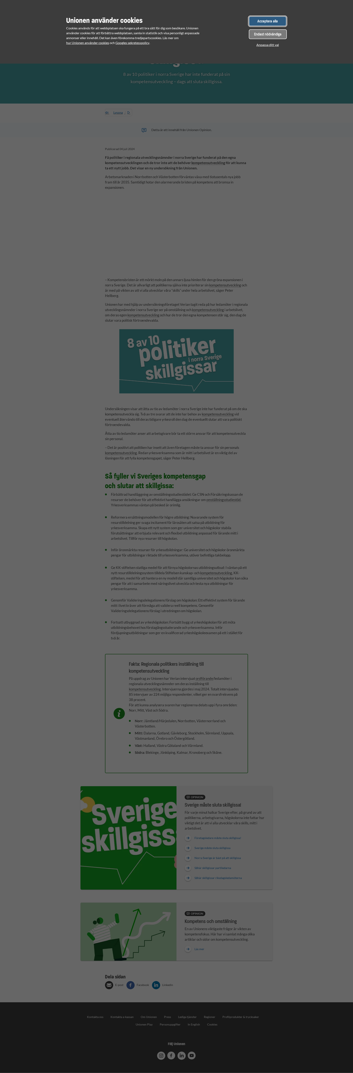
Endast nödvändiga (268, 34)
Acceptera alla (267, 21)
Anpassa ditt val (267, 45)
